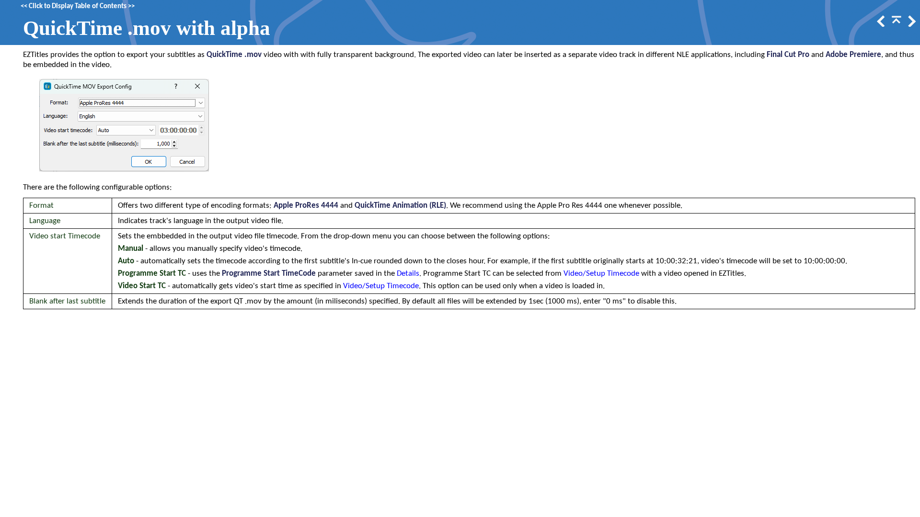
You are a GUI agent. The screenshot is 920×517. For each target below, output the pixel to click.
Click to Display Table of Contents (77, 6)
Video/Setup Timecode (601, 274)
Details (408, 274)
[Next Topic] (911, 25)
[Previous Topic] (880, 25)
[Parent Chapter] (895, 25)
